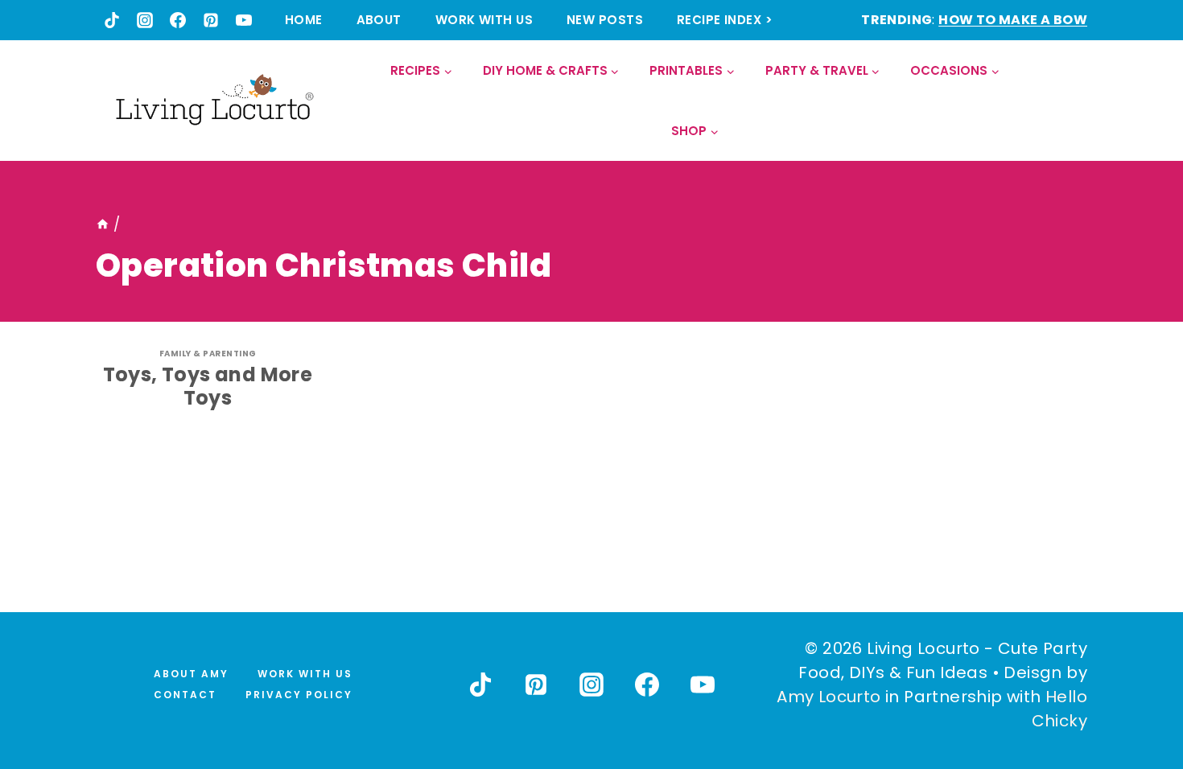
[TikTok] (112, 20)
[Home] (102, 224)
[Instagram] (145, 20)
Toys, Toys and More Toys (208, 386)
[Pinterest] (211, 20)
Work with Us (484, 19)
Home (304, 19)
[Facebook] (178, 20)
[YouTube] (244, 20)
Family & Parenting (208, 353)
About (379, 19)
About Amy (191, 674)
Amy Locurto (828, 696)
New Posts (605, 19)
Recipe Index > (725, 19)
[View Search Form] (1074, 101)
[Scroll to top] (1135, 697)
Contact (185, 694)
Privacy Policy (298, 694)
